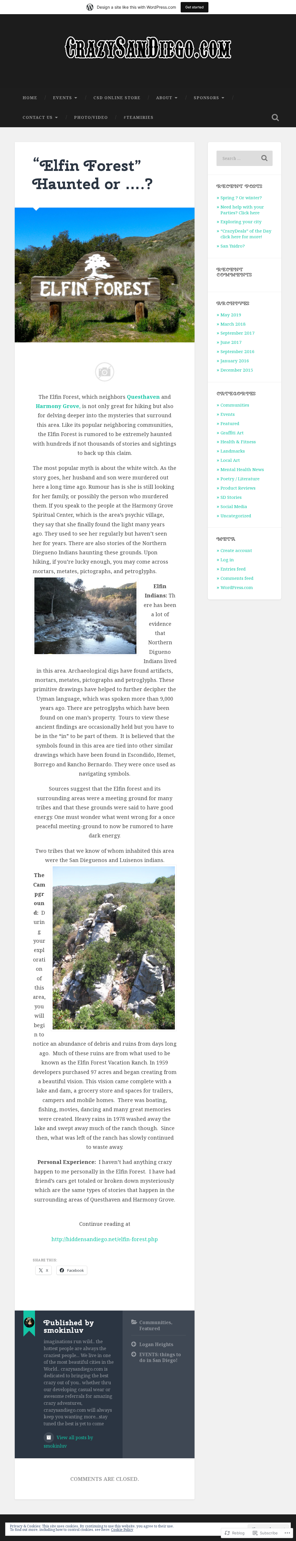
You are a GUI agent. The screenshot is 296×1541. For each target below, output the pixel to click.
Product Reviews (238, 488)
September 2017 (238, 333)
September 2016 (238, 351)
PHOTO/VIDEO (91, 117)
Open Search (275, 117)
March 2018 (233, 324)
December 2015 (237, 370)
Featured (149, 1328)
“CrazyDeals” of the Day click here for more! (246, 233)
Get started (194, 7)
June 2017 (231, 342)
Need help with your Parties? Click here (242, 209)
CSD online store (116, 97)
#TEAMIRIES (138, 117)
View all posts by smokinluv (68, 1441)
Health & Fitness (238, 441)
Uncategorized (236, 515)
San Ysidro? (233, 246)
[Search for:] (244, 158)
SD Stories (231, 497)
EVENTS (62, 97)
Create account (236, 550)
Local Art (230, 460)
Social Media (234, 506)
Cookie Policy (122, 1529)
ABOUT (164, 97)
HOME (30, 97)
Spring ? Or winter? (241, 197)
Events (228, 414)
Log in (227, 559)
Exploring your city (241, 221)
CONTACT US (38, 117)
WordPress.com (237, 587)
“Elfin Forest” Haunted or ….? (93, 174)
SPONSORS (206, 97)
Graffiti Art (232, 432)
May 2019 (231, 315)
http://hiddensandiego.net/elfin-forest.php (104, 1239)
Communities (155, 1322)
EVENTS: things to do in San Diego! (160, 1357)
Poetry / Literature (240, 478)
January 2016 (235, 360)
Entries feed (233, 569)
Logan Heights (156, 1344)
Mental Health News (242, 469)
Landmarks (233, 451)
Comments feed (237, 578)
